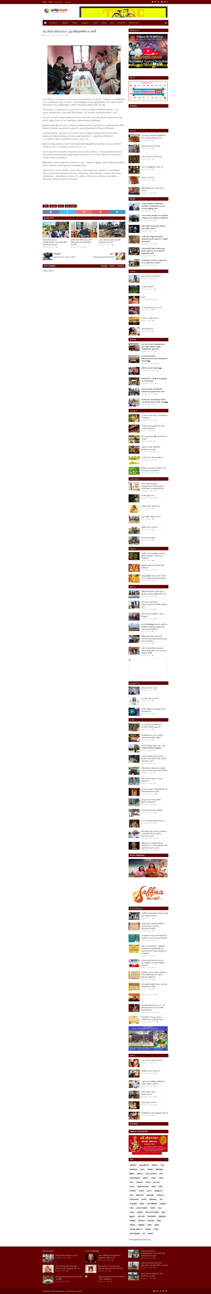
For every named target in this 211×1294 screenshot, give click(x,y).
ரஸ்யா (160, 1208)
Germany (141, 1225)
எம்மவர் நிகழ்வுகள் (135, 1178)
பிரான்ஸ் (144, 1199)
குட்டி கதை (156, 1182)
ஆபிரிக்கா (155, 1165)
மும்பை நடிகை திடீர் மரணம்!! (151, 1060)
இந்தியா (66, 22)
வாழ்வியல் (139, 1212)
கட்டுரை (153, 1178)
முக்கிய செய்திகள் (71, 206)
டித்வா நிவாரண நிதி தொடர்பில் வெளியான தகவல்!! (110, 241)
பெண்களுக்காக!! (147, 495)
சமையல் (132, 1186)
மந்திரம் (142, 1203)
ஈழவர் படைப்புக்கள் (151, 1173)
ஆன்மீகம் (150, 1169)
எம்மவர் (104, 22)
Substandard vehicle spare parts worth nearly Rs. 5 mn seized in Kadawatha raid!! (153, 250)
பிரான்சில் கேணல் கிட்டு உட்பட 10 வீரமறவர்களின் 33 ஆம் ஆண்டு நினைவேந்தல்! (153, 1007)
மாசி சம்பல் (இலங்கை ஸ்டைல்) (152, 167)
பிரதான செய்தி (134, 1199)
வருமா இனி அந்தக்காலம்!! (150, 516)
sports (148, 1229)
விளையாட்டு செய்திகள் (152, 1212)
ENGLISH (51, 2)
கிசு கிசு (148, 1182)
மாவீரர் (95, 22)
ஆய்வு (162, 1165)
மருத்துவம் (85, 22)
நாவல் (131, 1195)
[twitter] (155, 2)
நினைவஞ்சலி (139, 1195)
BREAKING (162, 1216)
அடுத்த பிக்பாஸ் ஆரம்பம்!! (150, 1071)
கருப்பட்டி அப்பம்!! (147, 177)
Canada (132, 1221)
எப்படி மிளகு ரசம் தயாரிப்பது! (151, 156)
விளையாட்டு (133, 22)
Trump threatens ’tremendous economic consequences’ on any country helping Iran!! (153, 206)
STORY (156, 1229)
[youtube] (162, 2)
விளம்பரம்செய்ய (59, 2)
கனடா (131, 1182)
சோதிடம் (141, 1191)
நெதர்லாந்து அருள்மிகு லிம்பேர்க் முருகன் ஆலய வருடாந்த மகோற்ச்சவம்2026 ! (152, 926)
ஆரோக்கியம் (133, 1169)
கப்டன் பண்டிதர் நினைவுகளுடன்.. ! (153, 821)
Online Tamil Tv (136, 1229)
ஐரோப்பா (145, 1178)
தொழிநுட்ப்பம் (158, 1191)
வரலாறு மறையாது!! (148, 538)
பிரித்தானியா (153, 1199)
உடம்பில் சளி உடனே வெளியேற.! (152, 457)
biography (152, 1216)
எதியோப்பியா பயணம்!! (149, 527)
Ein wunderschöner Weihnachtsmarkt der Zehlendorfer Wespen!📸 (154, 358)
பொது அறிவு (133, 1203)
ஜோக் (163, 1212)
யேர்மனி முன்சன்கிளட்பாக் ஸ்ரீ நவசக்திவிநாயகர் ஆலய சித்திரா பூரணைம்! (153, 962)
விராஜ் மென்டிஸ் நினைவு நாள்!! (66, 1255)
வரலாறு (132, 1212)
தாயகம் (61, 206)
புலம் (112, 22)
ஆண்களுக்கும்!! (147, 329)
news (150, 1225)
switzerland (135, 1233)
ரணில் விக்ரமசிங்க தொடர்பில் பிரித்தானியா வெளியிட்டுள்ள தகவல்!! (81, 242)
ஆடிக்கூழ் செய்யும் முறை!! (150, 146)
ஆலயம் (142, 1169)
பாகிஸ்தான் (160, 1195)
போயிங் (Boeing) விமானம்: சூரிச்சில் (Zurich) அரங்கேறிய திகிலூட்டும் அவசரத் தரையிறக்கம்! (154, 626)
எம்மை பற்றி (67, 2)
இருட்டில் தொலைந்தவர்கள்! (151, 276)
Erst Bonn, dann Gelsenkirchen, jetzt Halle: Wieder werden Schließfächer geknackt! (153, 346)
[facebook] (152, 2)
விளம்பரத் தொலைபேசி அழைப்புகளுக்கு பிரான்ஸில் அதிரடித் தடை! (154, 604)
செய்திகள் (53, 22)
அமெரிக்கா (133, 1165)
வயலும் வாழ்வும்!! (147, 286)
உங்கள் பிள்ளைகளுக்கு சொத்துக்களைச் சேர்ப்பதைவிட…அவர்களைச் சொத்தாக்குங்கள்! (153, 486)
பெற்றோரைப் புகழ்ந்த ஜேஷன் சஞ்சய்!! (154, 1113)
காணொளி (121, 22)
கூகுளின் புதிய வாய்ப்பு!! (149, 698)
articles (141, 1216)
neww (157, 1225)
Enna (159, 1221)
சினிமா (74, 22)
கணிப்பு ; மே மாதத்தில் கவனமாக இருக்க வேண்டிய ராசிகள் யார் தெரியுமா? (153, 555)
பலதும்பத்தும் (150, 1195)
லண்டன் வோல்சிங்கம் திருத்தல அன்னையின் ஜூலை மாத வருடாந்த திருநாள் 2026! (154, 650)
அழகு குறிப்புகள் (144, 1165)
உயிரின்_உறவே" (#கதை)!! (150, 506)
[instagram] (167, 2)
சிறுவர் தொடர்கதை (143, 1186)
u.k (144, 1233)
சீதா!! (143, 297)
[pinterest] (165, 2)
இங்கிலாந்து (159, 1169)
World (150, 1233)
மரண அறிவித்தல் (152, 1203)
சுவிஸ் (160, 1186)
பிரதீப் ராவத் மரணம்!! (148, 1102)
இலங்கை (139, 1173)
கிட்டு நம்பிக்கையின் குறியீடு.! (152, 810)
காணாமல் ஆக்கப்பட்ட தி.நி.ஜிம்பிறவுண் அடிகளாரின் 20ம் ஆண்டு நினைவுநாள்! (55, 242)
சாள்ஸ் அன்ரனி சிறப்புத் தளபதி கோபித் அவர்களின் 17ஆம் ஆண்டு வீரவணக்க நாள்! (153, 758)
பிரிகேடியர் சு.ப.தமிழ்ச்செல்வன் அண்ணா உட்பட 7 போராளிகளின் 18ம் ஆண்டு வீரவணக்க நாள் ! (154, 845)
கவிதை (161, 1178)
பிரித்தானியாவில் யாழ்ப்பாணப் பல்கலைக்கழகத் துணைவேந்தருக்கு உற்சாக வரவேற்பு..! (154, 638)
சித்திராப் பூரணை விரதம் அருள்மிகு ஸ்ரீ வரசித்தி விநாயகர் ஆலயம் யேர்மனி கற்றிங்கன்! (153, 974)
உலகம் (161, 1173)
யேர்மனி (152, 1208)
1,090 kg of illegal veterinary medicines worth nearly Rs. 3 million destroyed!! (154, 239)
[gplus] (158, 2)
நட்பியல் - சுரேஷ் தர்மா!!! (149, 318)
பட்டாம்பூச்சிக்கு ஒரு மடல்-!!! (151, 308)
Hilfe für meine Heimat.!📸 (151, 368)
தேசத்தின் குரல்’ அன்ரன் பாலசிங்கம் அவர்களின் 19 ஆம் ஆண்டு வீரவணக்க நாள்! (154, 833)
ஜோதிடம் (132, 1216)
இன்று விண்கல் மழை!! (149, 688)
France (132, 1225)
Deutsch (141, 1221)
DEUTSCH (45, 2)
